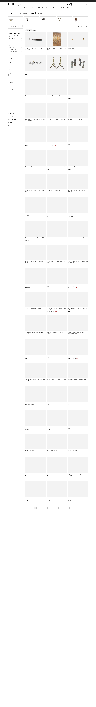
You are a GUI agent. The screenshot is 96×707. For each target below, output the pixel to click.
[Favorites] (85, 4)
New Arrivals (27, 7)
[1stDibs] (11, 4)
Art (43, 7)
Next (77, 507)
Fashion (58, 7)
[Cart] (87, 4)
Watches (52, 7)
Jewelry (47, 7)
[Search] (21, 26)
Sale (71, 7)
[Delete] (31, 30)
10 (68, 507)
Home (9, 10)
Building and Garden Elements (19, 10)
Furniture (33, 7)
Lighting (39, 7)
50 (73, 507)
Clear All (34, 30)
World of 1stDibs (65, 7)
